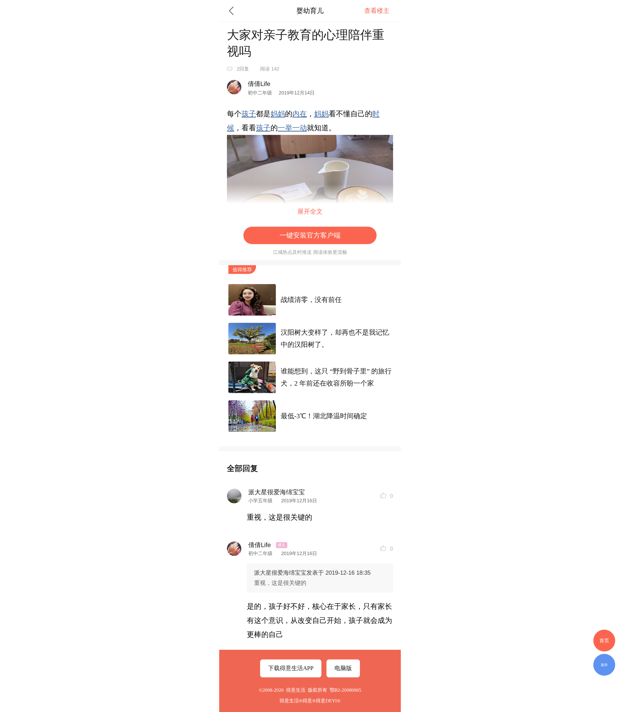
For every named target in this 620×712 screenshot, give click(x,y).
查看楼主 (376, 10)
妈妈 (278, 114)
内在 (299, 114)
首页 (604, 640)
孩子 (248, 114)
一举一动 (292, 128)
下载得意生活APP (290, 668)
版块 (604, 665)
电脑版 (343, 668)
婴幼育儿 (310, 11)
